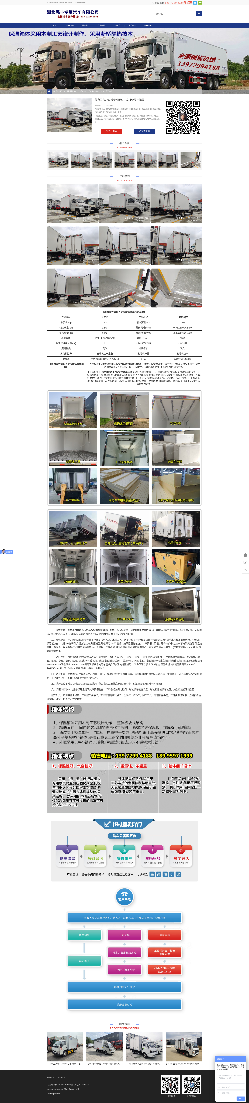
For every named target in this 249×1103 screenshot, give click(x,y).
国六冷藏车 (114, 109)
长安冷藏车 (141, 109)
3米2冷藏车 (122, 109)
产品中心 (70, 25)
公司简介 (116, 25)
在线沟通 (112, 131)
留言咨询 (145, 131)
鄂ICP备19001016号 (71, 1089)
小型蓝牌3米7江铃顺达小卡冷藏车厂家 (65, 1064)
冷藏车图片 (109, 112)
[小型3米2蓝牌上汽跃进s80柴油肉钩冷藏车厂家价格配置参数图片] (184, 1046)
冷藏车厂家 (50, 1077)
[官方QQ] (195, 3)
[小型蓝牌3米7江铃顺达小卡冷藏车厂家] (65, 1046)
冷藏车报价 (102, 112)
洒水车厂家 (61, 1077)
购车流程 (147, 25)
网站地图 (57, 1094)
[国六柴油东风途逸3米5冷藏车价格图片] (144, 1046)
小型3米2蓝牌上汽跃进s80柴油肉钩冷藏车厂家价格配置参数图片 (192, 1064)
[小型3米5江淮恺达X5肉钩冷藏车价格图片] (104, 1046)
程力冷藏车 (106, 109)
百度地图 (50, 1094)
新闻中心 (85, 25)
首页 (54, 25)
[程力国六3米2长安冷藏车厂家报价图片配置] (58, 160)
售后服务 (132, 25)
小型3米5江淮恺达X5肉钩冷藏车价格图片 (104, 1064)
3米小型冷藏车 (107, 91)
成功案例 (101, 25)
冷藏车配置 (117, 112)
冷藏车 (98, 91)
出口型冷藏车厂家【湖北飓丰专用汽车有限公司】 (73, 13)
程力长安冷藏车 (131, 109)
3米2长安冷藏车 (150, 109)
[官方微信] (200, 3)
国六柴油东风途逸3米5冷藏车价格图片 (144, 1064)
